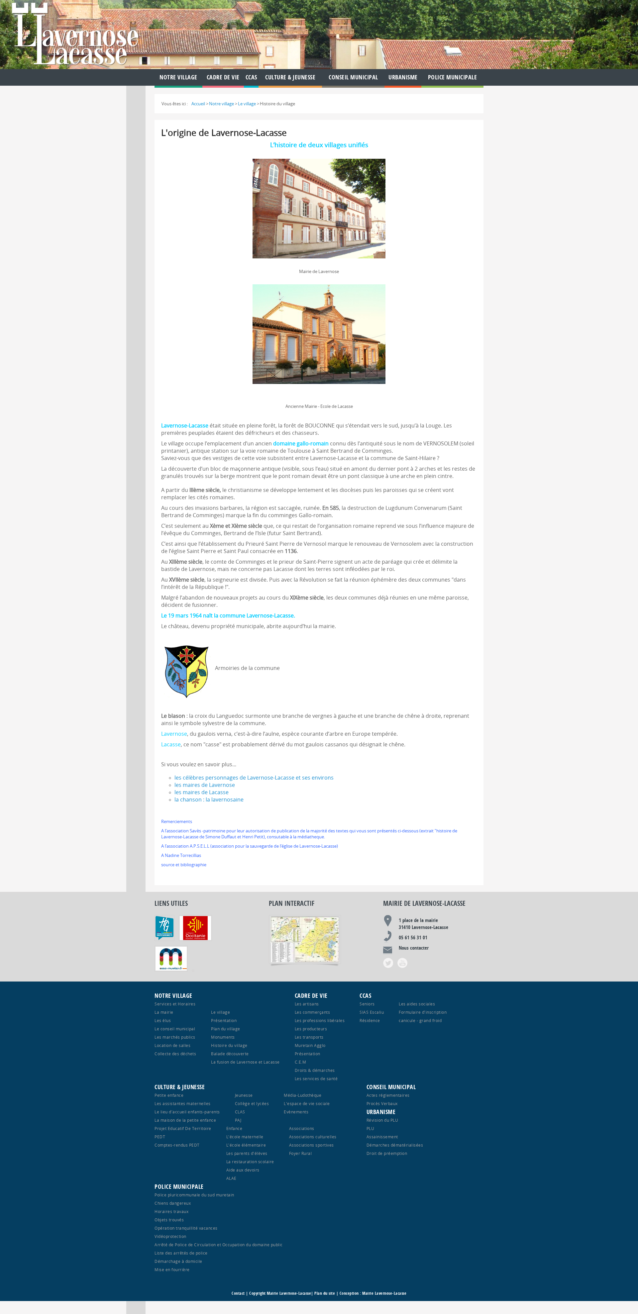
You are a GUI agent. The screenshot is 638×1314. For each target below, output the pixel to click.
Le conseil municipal (175, 1028)
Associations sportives (311, 1145)
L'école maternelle (245, 1136)
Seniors (367, 1003)
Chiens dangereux (173, 1203)
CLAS (240, 1111)
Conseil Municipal (353, 77)
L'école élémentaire (246, 1145)
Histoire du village (229, 1045)
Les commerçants (312, 1012)
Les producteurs (311, 1028)
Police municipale (452, 77)
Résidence (370, 1020)
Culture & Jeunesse (290, 77)
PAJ (238, 1120)
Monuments (223, 1037)
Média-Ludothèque (302, 1095)
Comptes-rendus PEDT (177, 1145)
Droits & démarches (315, 1070)
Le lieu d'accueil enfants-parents (187, 1111)
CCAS (251, 77)
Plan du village (225, 1028)
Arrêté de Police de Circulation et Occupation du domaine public (219, 1244)
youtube (402, 963)
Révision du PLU (382, 1120)
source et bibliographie (183, 865)
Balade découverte (230, 1053)
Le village (220, 1012)
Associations (301, 1128)
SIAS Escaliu (372, 1012)
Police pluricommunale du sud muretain (194, 1194)
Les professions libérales (320, 1020)
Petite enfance (169, 1095)
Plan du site (324, 1293)
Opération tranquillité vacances (186, 1228)
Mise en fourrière (172, 1269)
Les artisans (307, 1003)
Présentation (224, 1020)
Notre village (178, 77)
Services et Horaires (175, 1003)
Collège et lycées (252, 1103)
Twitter (388, 963)
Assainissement (382, 1136)
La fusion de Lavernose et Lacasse (245, 1062)
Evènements (296, 1111)
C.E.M (300, 1062)
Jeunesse (244, 1095)
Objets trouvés (169, 1219)
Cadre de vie (223, 77)
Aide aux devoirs (243, 1170)
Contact (238, 1293)
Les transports (309, 1037)
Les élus (163, 1020)
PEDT (160, 1136)
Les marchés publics (175, 1037)
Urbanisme (403, 77)
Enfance (234, 1128)
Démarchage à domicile (178, 1261)
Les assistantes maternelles (183, 1103)
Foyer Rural (300, 1153)
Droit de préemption (387, 1153)
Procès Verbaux (382, 1103)
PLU (370, 1128)
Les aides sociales (417, 1003)
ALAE (231, 1178)
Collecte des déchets (175, 1053)
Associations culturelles (313, 1136)
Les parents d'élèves (246, 1153)
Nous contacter (414, 947)
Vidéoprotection (170, 1236)
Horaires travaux (171, 1211)
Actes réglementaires (388, 1095)
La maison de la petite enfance (185, 1120)
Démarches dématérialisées (395, 1145)
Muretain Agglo (310, 1045)
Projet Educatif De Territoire (183, 1128)
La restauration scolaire (250, 1161)
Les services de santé (316, 1078)
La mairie (164, 1012)
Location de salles (172, 1045)
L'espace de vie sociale (307, 1103)
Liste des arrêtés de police (181, 1253)
